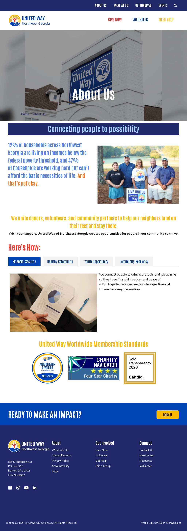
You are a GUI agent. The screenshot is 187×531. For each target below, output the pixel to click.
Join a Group (103, 465)
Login (55, 471)
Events (163, 5)
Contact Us (146, 450)
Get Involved (143, 5)
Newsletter (146, 455)
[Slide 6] (154, 203)
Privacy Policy (60, 460)
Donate (167, 414)
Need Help (166, 19)
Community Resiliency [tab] (134, 261)
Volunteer (140, 19)
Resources (146, 460)
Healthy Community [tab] (60, 261)
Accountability (60, 465)
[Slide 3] (134, 203)
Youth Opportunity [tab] (96, 261)
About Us (100, 5)
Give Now (115, 19)
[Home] (50, 20)
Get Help (101, 460)
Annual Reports (61, 455)
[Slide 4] (140, 203)
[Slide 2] (127, 203)
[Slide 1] (121, 203)
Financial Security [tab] (24, 261)
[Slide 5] (147, 203)
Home (25, 114)
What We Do (121, 5)
